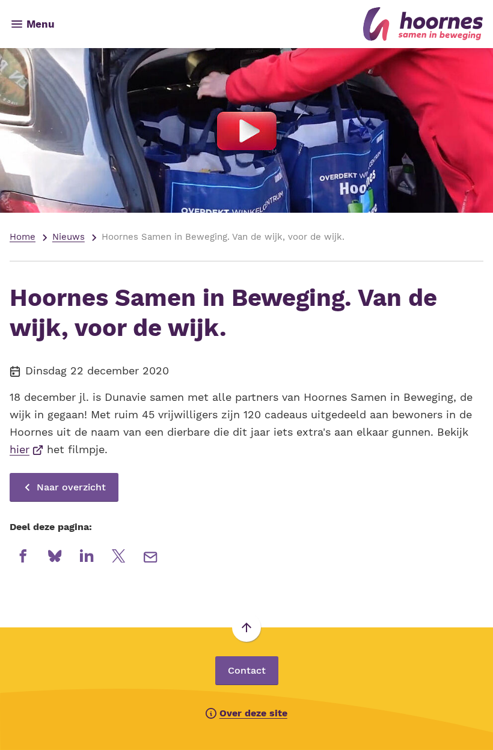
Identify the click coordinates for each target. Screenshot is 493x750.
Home (22, 236)
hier (26, 449)
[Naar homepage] (273, 24)
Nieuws (68, 236)
